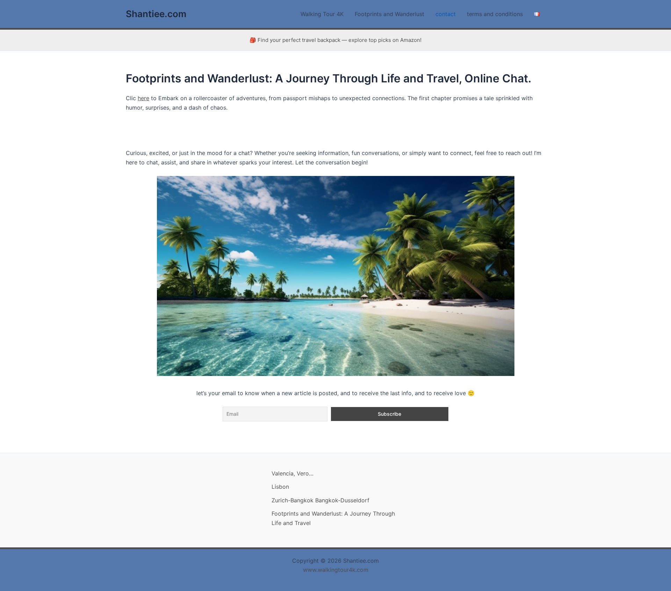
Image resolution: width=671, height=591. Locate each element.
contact (445, 13)
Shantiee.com (156, 13)
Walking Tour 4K (322, 13)
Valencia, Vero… (292, 473)
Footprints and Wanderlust (389, 13)
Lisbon (280, 486)
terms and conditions (495, 13)
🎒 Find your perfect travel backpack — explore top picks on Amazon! (335, 40)
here (143, 98)
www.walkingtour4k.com (335, 569)
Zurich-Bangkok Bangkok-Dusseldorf (320, 500)
